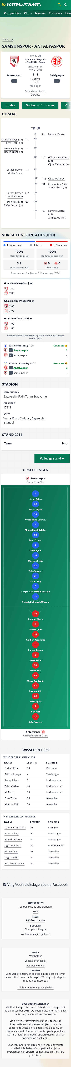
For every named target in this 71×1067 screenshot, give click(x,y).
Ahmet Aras (11, 851)
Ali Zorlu (9, 792)
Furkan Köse (11, 768)
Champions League (35, 929)
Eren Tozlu (10, 798)
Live (68, 13)
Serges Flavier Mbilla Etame (15, 171)
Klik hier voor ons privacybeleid (35, 987)
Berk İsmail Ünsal (14, 863)
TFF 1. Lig (7, 39)
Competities (12, 13)
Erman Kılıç (54, 184)
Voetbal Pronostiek (35, 960)
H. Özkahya (38, 93)
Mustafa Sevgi (9, 139)
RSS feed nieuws (35, 920)
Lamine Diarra (56, 134)
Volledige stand (51, 458)
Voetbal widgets (35, 965)
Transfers (55, 13)
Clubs (28, 13)
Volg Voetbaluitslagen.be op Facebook (37, 884)
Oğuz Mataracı (56, 178)
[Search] (59, 5)
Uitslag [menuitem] (10, 105)
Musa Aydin (11, 148)
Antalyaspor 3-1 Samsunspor (39, 273)
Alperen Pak (11, 804)
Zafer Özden (11, 786)
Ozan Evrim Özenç (15, 827)
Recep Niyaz (11, 780)
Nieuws (40, 13)
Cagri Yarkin (11, 857)
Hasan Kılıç (11, 201)
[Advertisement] (35, 28)
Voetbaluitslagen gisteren (35, 934)
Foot (35, 911)
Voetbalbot (35, 956)
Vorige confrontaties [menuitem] (40, 105)
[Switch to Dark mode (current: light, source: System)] (65, 5)
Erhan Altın (39, 482)
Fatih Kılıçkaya (12, 774)
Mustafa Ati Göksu (39, 735)
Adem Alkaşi (11, 833)
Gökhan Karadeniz (58, 157)
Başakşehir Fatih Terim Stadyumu (25, 396)
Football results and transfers (35, 906)
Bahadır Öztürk (13, 839)
